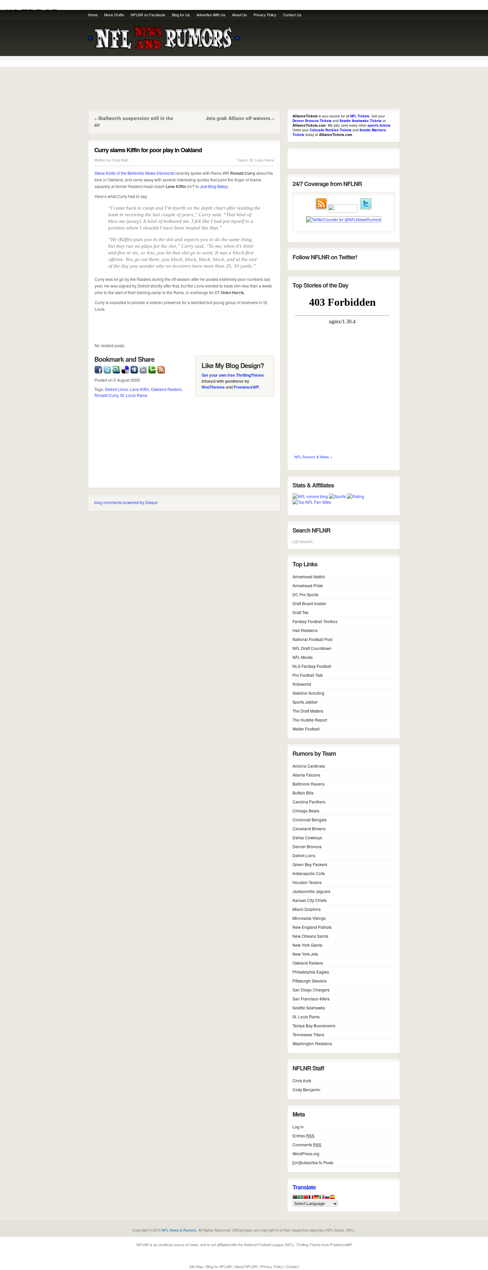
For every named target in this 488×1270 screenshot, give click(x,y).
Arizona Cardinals (308, 766)
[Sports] (337, 496)
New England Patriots (312, 927)
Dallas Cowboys (307, 837)
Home (93, 14)
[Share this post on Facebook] (98, 369)
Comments (306, 1144)
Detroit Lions (116, 389)
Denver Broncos (307, 846)
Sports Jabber (305, 702)
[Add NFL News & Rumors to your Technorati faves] (152, 369)
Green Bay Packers (309, 864)
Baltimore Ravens (308, 784)
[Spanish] (332, 1198)
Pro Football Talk (307, 675)
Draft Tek (300, 612)
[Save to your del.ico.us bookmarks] (125, 369)
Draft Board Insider (309, 603)
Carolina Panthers (308, 801)
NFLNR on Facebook (148, 14)
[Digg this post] (134, 369)
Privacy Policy (265, 14)
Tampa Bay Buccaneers (313, 1025)
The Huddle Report (309, 720)
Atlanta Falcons (306, 775)
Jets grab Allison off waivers (238, 118)
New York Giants (307, 945)
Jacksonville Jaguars (311, 891)
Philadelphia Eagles (310, 972)
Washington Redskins (312, 1043)
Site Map (196, 1266)
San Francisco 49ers (311, 998)
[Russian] (327, 1198)
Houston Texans (307, 882)
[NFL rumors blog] (310, 496)
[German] (316, 1198)
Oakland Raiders (166, 389)
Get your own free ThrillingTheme (233, 375)
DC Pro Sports (305, 594)
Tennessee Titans (308, 1034)
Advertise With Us (211, 14)
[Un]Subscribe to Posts (312, 1162)
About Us (239, 14)
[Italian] (321, 1198)
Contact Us (292, 14)
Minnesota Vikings (309, 918)
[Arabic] (300, 1198)
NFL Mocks (302, 657)
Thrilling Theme (308, 1244)
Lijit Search (302, 541)
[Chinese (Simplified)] (305, 1198)
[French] (311, 1198)
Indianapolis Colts (308, 873)
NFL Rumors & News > (313, 456)
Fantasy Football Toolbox (315, 621)
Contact (292, 1266)
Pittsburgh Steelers (309, 981)
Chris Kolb (120, 159)
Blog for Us (181, 14)
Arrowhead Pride (307, 585)
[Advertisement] (321, 40)
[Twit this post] (107, 369)
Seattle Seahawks (308, 1007)
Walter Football (306, 728)
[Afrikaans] (295, 1198)
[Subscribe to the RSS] (161, 369)
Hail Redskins (305, 630)
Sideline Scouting (308, 693)
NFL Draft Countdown (312, 648)
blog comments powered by (126, 502)
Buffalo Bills (303, 792)
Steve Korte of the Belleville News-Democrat (134, 173)
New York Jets (305, 954)
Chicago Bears (305, 810)
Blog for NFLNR (219, 1266)
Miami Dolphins (306, 909)
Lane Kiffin (139, 389)
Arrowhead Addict (308, 576)
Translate (304, 1187)
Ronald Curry (106, 395)
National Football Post (312, 639)
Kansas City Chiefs (309, 900)
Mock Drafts (114, 14)
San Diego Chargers (311, 989)
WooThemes (213, 387)
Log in (298, 1126)
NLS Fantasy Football (311, 666)
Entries (303, 1135)
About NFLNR (246, 1266)
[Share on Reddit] (143, 369)
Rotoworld (301, 684)
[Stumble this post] (116, 369)
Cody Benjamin (306, 1089)
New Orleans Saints (310, 936)
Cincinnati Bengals (309, 819)
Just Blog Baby (213, 186)
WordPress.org (305, 1153)
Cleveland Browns (309, 828)
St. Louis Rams (262, 159)
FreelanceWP (246, 387)
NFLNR (142, 1244)
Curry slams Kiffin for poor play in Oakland (148, 150)
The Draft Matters (307, 711)
